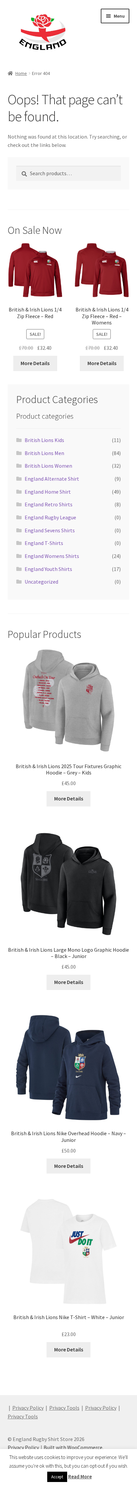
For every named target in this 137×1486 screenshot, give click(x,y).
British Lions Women (48, 465)
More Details (35, 363)
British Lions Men (44, 453)
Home (21, 73)
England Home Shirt (48, 491)
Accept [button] (57, 1477)
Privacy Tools (64, 1407)
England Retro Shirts (48, 504)
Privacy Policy (28, 1407)
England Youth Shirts (48, 569)
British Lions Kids (44, 440)
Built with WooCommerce (73, 1447)
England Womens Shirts (52, 556)
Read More (80, 1476)
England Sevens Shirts (50, 530)
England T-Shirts (44, 543)
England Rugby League (50, 517)
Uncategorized (41, 581)
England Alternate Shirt (52, 478)
